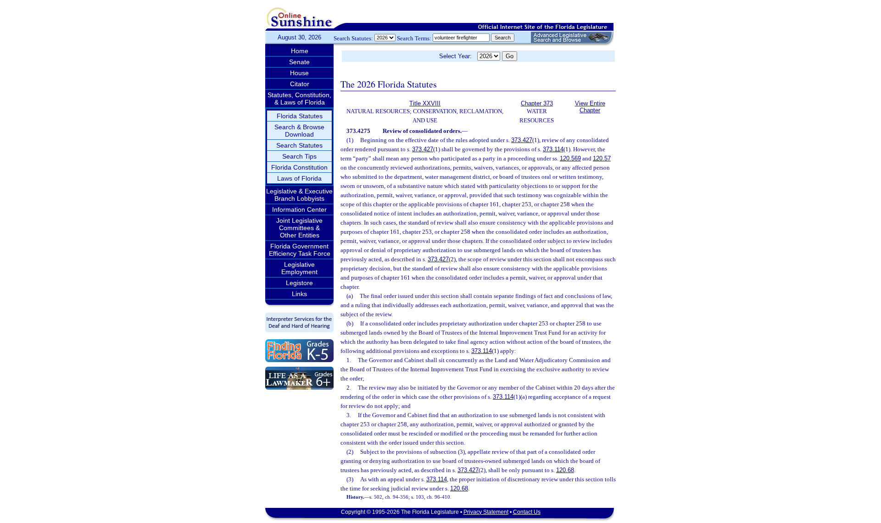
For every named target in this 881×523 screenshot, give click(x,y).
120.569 (570, 158)
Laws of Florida (299, 178)
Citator (299, 84)
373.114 (553, 149)
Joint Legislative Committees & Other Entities (299, 228)
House (299, 73)
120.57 (602, 158)
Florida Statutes (300, 116)
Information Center (299, 209)
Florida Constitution (299, 167)
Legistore (299, 282)
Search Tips (299, 156)
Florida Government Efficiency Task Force (299, 249)
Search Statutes (299, 145)
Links (299, 293)
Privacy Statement (485, 512)
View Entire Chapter (590, 107)
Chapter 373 (537, 103)
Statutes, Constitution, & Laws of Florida (299, 98)
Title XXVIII (424, 103)
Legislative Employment (299, 268)
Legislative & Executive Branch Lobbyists (299, 194)
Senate (299, 62)
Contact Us (527, 512)
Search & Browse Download (299, 130)
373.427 (521, 140)
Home (299, 51)
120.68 (565, 470)
